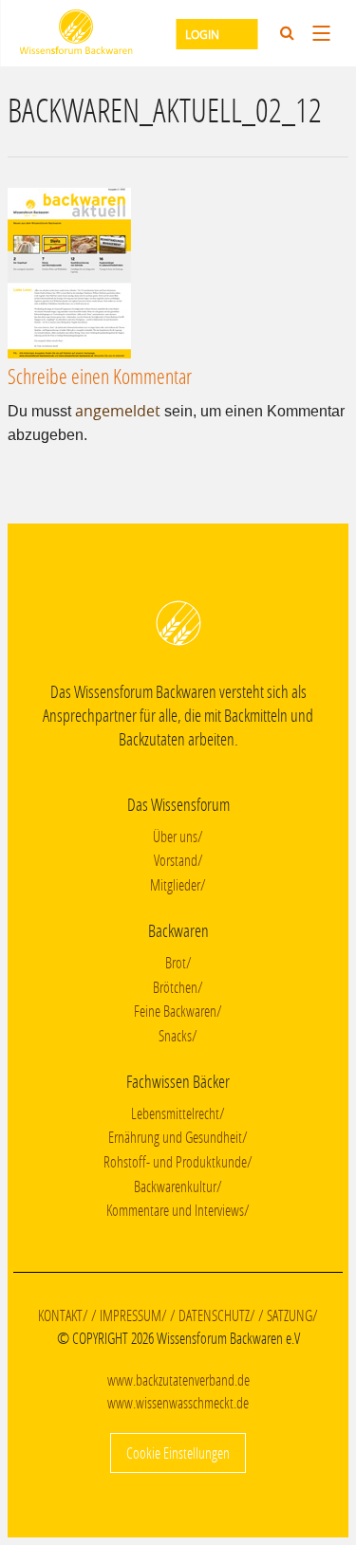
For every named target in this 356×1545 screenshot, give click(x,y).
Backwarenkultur (175, 1186)
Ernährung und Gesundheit (175, 1137)
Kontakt (60, 1315)
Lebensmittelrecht (175, 1113)
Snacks (175, 1035)
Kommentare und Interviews (175, 1210)
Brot (175, 962)
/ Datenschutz (210, 1315)
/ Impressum (126, 1315)
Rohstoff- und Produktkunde (175, 1161)
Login (202, 34)
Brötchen (175, 987)
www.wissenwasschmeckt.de (178, 1402)
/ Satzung (285, 1315)
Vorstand (175, 860)
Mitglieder (175, 884)
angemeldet (117, 410)
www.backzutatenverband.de (178, 1379)
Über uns (175, 836)
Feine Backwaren (175, 1011)
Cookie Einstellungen (178, 1452)
